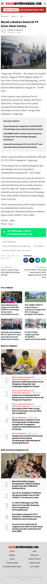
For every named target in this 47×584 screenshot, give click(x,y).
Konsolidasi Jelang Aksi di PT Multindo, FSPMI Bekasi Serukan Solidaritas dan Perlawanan (26, 516)
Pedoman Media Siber (12, 567)
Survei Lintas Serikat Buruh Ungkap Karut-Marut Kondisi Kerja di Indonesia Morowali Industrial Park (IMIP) (27, 527)
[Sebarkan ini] (25, 260)
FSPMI (12, 551)
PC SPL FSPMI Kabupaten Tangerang (16, 246)
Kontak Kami (34, 563)
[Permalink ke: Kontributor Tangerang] (3, 31)
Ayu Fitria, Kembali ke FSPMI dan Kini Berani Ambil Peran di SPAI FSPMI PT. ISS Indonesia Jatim (26, 495)
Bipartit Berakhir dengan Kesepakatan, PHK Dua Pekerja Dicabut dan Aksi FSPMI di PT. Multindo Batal (26, 485)
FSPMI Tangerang (9, 242)
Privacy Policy (34, 559)
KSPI (34, 551)
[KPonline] (23, 3)
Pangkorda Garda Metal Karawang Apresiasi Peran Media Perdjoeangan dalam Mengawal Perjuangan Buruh (27, 439)
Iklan (12, 559)
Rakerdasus (22, 418)
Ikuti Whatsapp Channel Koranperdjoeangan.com (19, 232)
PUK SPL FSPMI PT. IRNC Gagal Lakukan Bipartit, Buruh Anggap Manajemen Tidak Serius (35, 272)
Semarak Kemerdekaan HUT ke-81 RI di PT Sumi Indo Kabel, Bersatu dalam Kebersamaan (11, 335)
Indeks (12, 555)
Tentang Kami (12, 563)
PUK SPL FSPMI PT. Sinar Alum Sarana (16, 250)
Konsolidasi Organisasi (21, 379)
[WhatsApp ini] (43, 260)
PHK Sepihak (39, 246)
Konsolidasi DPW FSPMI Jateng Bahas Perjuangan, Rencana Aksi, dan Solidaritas (27, 410)
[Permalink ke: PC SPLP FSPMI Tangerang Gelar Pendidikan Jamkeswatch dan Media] (35, 324)
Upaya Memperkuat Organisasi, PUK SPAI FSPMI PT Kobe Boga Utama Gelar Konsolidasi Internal (10, 309)
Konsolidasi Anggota (26, 377)
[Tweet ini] (31, 260)
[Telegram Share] (37, 260)
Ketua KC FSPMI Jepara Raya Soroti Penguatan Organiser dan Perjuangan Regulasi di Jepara (27, 384)
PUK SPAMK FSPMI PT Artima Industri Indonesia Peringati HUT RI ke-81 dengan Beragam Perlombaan (23, 136)
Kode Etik (34, 555)
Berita (14, 377)
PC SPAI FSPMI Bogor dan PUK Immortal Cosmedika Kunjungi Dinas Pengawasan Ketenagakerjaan (25, 506)
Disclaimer (34, 567)
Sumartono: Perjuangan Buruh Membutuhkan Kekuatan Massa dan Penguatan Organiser (28, 397)
